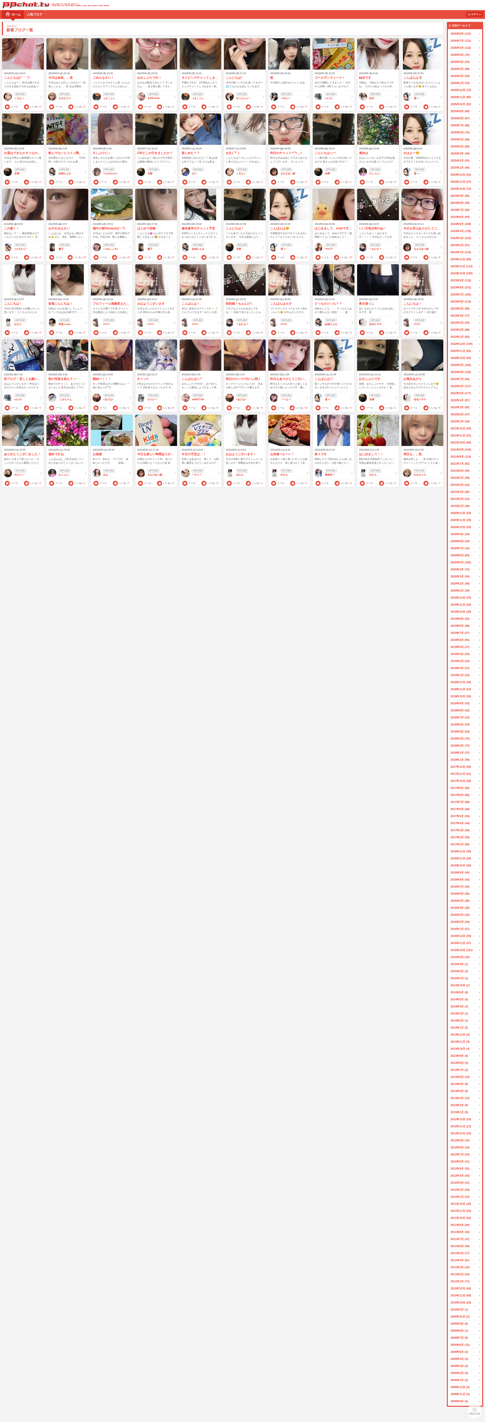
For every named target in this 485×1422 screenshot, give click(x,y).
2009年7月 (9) (459, 1337)
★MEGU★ (154, 98)
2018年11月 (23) (461, 689)
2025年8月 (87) (460, 118)
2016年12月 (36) (461, 851)
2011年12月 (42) (461, 1203)
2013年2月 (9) (459, 1105)
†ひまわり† (20, 248)
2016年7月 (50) (460, 886)
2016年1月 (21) (460, 928)
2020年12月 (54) (461, 513)
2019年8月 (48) (460, 625)
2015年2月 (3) (459, 971)
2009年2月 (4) (459, 1373)
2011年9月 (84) (460, 1225)
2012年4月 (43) (460, 1175)
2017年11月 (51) (461, 773)
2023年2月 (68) (460, 329)
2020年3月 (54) (460, 576)
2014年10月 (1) (460, 985)
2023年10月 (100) (462, 273)
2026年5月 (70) (460, 54)
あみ (105, 474)
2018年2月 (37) (460, 752)
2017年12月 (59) (461, 766)
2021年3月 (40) (460, 491)
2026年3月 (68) (460, 68)
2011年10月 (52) (461, 1217)
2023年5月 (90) (460, 308)
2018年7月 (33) (460, 717)
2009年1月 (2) (459, 1380)
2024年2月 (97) (460, 245)
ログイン (476, 14)
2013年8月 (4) (459, 1062)
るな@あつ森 (288, 173)
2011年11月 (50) (461, 1210)
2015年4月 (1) (459, 964)
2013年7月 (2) (459, 1069)
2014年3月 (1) (459, 1013)
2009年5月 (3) (459, 1351)
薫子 (61, 248)
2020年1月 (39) (460, 590)
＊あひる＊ (375, 248)
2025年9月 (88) (460, 111)
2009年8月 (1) (459, 1330)
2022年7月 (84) (460, 379)
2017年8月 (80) (460, 795)
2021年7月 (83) (460, 463)
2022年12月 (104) (462, 343)
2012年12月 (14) (461, 1119)
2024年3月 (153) (461, 238)
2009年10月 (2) (460, 1316)
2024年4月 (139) (461, 231)
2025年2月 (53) (460, 160)
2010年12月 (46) (461, 1288)
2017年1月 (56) (460, 844)
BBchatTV (54, 5)
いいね (35, 106)
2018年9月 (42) (460, 703)
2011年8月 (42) (460, 1232)
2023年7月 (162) (461, 294)
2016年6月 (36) (460, 893)
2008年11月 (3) (460, 1394)
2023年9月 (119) (461, 280)
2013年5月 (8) (459, 1084)
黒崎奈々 (330, 474)
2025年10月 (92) (461, 104)
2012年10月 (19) (461, 1133)
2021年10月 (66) (461, 442)
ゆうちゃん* (242, 98)
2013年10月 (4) (460, 1048)
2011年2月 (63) (460, 1274)
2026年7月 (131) (461, 40)
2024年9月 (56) (460, 195)
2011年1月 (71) (460, 1281)
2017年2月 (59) (460, 837)
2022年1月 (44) (460, 421)
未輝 (16, 173)
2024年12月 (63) (461, 174)
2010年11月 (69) (461, 1295)
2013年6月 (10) (460, 1077)
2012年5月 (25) (460, 1168)
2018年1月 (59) (460, 759)
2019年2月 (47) (460, 668)
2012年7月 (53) (460, 1154)
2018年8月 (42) (460, 710)
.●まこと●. (109, 98)
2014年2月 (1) (459, 1020)
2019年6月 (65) (460, 639)
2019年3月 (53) (460, 661)
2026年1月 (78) (460, 83)
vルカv (329, 98)
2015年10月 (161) (462, 950)
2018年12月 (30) (461, 682)
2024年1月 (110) (461, 252)
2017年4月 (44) (460, 823)
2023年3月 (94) (460, 322)
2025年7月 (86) (460, 125)
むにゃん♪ (375, 173)
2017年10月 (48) (461, 780)
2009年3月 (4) (459, 1366)
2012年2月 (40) (460, 1189)
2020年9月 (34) (460, 534)
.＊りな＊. (286, 399)
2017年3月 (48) (460, 830)
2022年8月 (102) (461, 372)
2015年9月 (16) (460, 957)
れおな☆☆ (65, 98)
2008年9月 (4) (459, 1401)
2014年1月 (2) (459, 1027)
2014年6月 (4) (459, 992)
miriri (106, 324)
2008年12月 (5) (460, 1387)
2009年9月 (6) (459, 1323)
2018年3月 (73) (460, 745)
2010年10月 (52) (461, 1302)
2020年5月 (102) (461, 562)
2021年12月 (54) (461, 428)
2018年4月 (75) (460, 738)
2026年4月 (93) (460, 61)
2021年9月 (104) (461, 449)
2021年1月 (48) (460, 506)
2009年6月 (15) (460, 1344)
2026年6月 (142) (461, 47)
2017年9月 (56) (460, 787)
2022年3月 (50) (460, 407)
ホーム (16, 14)
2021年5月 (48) (460, 477)
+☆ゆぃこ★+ (111, 248)
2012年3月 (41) (460, 1182)
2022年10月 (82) (461, 358)
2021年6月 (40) (460, 470)
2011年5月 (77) (460, 1253)
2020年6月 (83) (460, 555)
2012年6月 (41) (460, 1161)
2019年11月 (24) (461, 604)
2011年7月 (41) (460, 1239)
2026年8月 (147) (461, 33)
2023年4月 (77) (460, 315)
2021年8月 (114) (461, 456)
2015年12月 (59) (461, 936)
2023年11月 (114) (462, 266)
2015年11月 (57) (461, 943)
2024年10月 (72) (461, 188)
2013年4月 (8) (459, 1091)
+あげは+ (108, 399)
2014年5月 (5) (459, 999)
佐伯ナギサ (375, 324)
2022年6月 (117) (461, 386)
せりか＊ (152, 399)
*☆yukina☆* (110, 173)
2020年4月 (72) (460, 569)
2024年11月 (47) (461, 181)
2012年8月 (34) (460, 1147)
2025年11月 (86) (461, 97)
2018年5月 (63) (460, 731)
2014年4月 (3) (459, 1006)
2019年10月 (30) (461, 611)
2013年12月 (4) (460, 1034)
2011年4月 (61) (460, 1260)
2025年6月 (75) (460, 132)
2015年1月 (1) (459, 978)
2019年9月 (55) (460, 618)
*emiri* (329, 248)
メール (14, 106)
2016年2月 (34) (460, 921)
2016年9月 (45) (460, 872)
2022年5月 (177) (461, 393)
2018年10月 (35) (461, 696)
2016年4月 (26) (460, 907)
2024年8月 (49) (460, 202)
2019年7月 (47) (460, 632)
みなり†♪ (19, 474)
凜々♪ (417, 98)
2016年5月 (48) (460, 900)
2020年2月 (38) (460, 583)
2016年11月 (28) (461, 858)
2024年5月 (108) (461, 224)
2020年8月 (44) (460, 541)
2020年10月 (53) (461, 527)
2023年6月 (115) (461, 301)
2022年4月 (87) (460, 400)
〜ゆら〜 (285, 98)
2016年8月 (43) (460, 879)
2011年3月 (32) (460, 1267)
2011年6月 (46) (460, 1246)
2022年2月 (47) (460, 414)
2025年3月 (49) (460, 153)
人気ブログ (34, 14)
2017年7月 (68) (460, 802)
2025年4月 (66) (460, 146)
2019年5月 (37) (460, 647)
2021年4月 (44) (460, 484)
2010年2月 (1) (459, 1309)
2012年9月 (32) (460, 1140)
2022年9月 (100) (461, 365)
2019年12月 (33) (461, 597)
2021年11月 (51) (461, 435)
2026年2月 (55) (460, 76)
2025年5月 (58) (460, 139)
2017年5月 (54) (460, 816)
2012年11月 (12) (461, 1126)
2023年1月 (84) (460, 336)
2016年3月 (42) (460, 914)
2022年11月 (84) (461, 350)
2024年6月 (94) (460, 217)
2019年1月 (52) (460, 675)
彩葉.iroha (65, 324)
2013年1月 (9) (459, 1112)
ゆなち (18, 324)
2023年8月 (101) (461, 287)
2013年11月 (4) (460, 1041)
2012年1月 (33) (460, 1196)
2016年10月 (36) (461, 865)
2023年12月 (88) (461, 259)
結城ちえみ (65, 173)
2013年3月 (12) (460, 1098)
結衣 (371, 98)
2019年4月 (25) (460, 654)
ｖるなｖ (19, 98)
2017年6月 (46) (460, 809)
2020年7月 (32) (460, 548)
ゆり (194, 173)
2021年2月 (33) (460, 498)
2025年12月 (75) (461, 90)
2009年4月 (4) (459, 1358)
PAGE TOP (475, 1412)
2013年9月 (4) (459, 1055)
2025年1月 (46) (460, 167)
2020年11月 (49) (461, 520)
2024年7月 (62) (460, 209)
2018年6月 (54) (460, 724)
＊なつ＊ (197, 474)
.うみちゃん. (66, 399)
